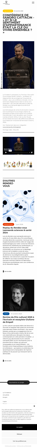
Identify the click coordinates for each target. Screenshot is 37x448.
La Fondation (7, 392)
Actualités (6, 395)
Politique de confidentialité (24, 446)
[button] (34, 406)
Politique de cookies (10, 446)
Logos (5, 401)
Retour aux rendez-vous (1, 80)
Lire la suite (7, 271)
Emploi (5, 397)
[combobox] (18, 382)
